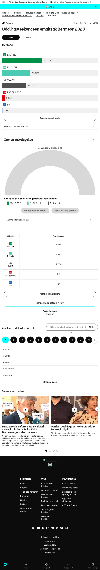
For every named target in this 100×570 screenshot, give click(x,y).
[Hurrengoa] (91, 2)
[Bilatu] (71, 332)
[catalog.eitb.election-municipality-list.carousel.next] (95, 340)
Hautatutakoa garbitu (65, 210)
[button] (50, 141)
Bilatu (91, 327)
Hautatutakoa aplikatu (35, 210)
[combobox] (67, 327)
